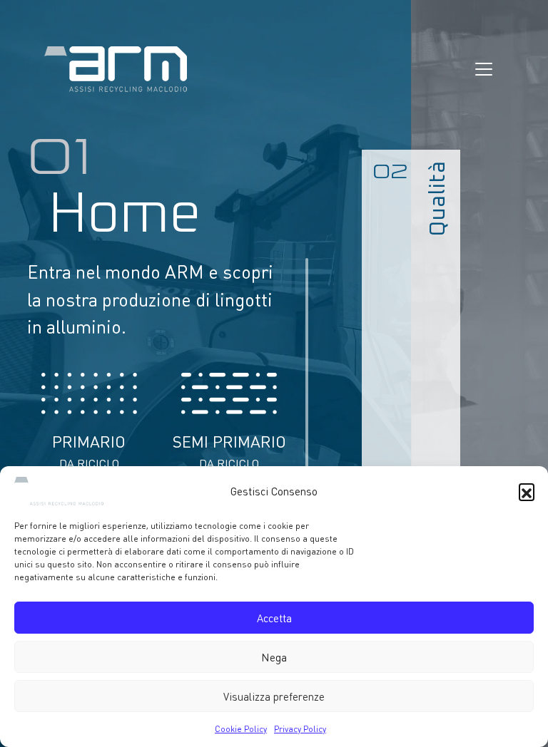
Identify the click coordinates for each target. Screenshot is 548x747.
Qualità (438, 198)
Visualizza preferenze (274, 696)
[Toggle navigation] (484, 69)
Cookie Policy (241, 728)
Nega (274, 657)
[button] (526, 491)
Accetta (274, 618)
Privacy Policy (300, 728)
